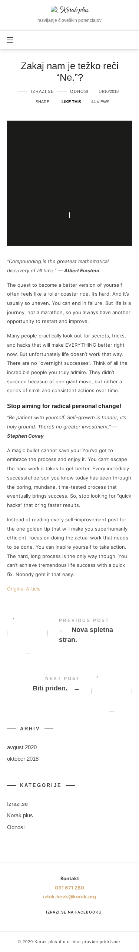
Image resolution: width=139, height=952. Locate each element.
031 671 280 (69, 888)
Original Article (24, 589)
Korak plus (20, 816)
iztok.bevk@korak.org (69, 896)
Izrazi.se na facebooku (73, 912)
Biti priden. (69, 685)
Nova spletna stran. (69, 632)
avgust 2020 (22, 747)
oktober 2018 (23, 759)
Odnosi (79, 91)
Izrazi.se (42, 91)
